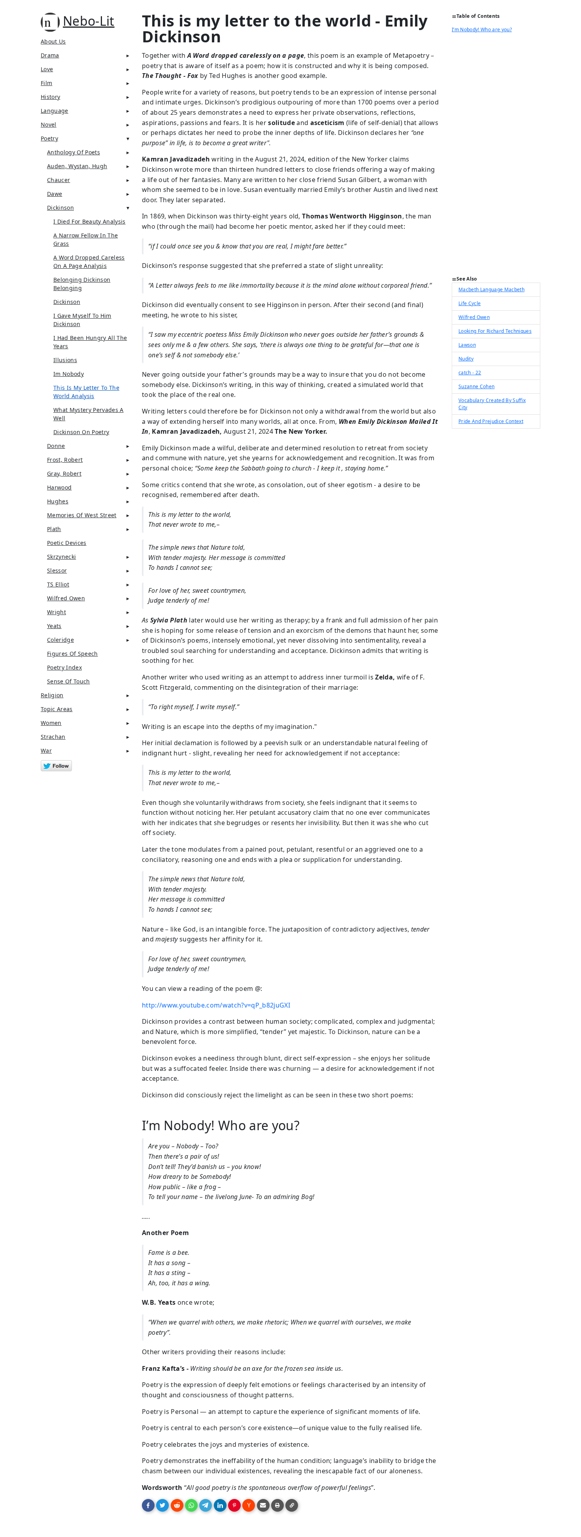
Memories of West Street (82, 515)
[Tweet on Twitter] (162, 1505)
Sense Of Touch (68, 681)
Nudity (465, 358)
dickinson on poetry (81, 432)
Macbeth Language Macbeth (491, 289)
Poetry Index (64, 667)
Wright (56, 612)
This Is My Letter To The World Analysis (86, 392)
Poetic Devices (67, 542)
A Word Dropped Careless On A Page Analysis (89, 261)
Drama (50, 55)
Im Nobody (68, 374)
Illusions (65, 360)
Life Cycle (469, 303)
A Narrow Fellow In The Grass (85, 239)
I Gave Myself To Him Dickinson (82, 320)
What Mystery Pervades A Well (88, 414)
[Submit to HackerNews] (248, 1505)
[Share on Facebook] (148, 1505)
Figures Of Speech (72, 653)
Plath (54, 529)
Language (54, 110)
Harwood (59, 487)
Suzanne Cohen (476, 386)
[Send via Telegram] (205, 1505)
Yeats (54, 626)
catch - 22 (469, 372)
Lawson (467, 345)
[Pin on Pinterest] (234, 1505)
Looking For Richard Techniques (495, 331)
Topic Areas (57, 709)
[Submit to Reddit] (177, 1505)
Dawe (54, 193)
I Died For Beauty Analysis (89, 221)
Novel (49, 124)
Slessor (57, 570)
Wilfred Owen (474, 317)
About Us (53, 41)
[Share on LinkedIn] (220, 1505)
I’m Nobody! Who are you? (482, 29)
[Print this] (277, 1505)
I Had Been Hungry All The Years (90, 342)
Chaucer (58, 180)
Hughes (57, 501)
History (50, 97)
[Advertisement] (496, 156)
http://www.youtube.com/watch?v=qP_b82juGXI (216, 1005)
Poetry (49, 138)
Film (46, 83)
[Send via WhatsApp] (191, 1505)
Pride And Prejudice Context (490, 421)
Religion (52, 695)
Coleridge (60, 639)
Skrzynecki (61, 556)
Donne (56, 446)
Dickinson (60, 207)
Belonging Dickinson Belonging (81, 284)
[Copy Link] (291, 1505)
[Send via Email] (263, 1505)
